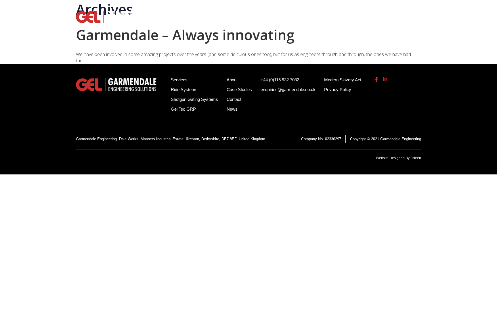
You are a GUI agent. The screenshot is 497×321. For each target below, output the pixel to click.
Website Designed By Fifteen (398, 158)
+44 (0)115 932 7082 (317, 8)
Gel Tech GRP (339, 20)
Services (302, 20)
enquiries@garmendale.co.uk (379, 8)
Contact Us (406, 20)
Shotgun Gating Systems (250, 20)
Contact (234, 99)
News (232, 109)
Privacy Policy (337, 89)
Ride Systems (191, 20)
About (374, 20)
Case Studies (239, 89)
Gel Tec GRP (183, 109)
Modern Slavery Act (342, 79)
